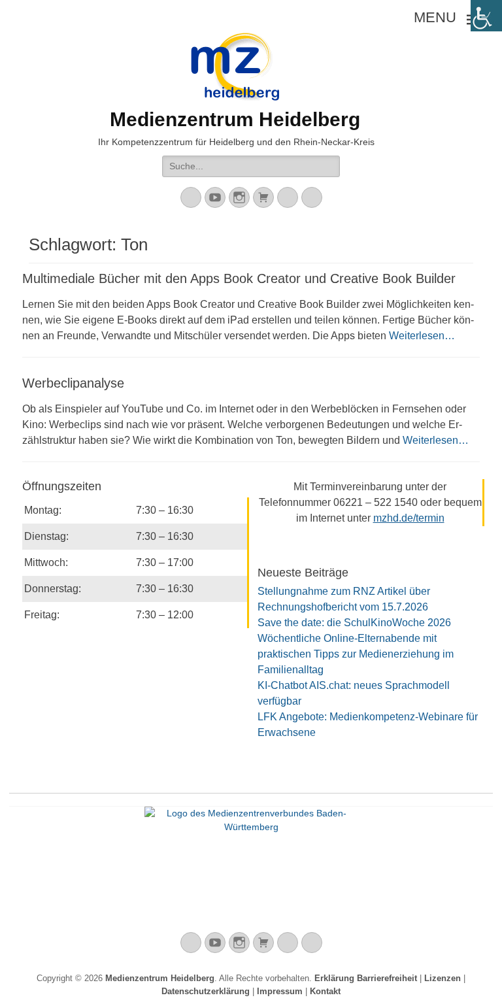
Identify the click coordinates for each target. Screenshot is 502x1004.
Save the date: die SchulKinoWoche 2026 (354, 622)
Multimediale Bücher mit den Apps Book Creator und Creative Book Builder (239, 278)
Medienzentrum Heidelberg (159, 978)
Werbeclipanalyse (73, 383)
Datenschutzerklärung (205, 991)
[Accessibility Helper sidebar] (486, 15)
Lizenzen (442, 978)
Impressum (280, 991)
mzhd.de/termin (408, 518)
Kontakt (325, 991)
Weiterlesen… (422, 335)
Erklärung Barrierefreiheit (365, 978)
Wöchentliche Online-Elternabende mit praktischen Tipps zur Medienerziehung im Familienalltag (356, 654)
